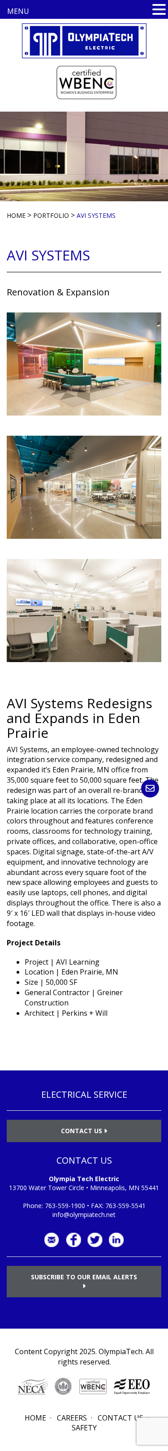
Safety (84, 1427)
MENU (18, 11)
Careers (72, 1417)
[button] (159, 10)
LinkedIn (116, 1240)
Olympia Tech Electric (84, 1178)
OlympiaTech (120, 1351)
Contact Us (82, 1130)
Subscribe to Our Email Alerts (84, 1277)
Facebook (73, 1240)
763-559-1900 (65, 1205)
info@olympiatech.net (84, 1214)
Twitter (95, 1240)
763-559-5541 (125, 1205)
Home (35, 1417)
